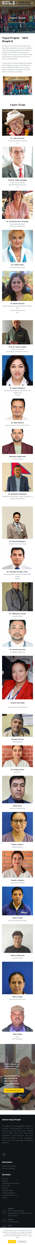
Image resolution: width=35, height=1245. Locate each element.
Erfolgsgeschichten (8, 1193)
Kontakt (4, 1197)
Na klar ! (12, 1241)
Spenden (5, 1181)
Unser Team (6, 1186)
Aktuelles (5, 1188)
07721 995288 (13, 1222)
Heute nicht (22, 1241)
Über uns (5, 1178)
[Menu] (32, 3)
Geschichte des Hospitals (10, 1183)
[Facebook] (3, 1154)
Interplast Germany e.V (10, 1195)
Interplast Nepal (7, 1190)
